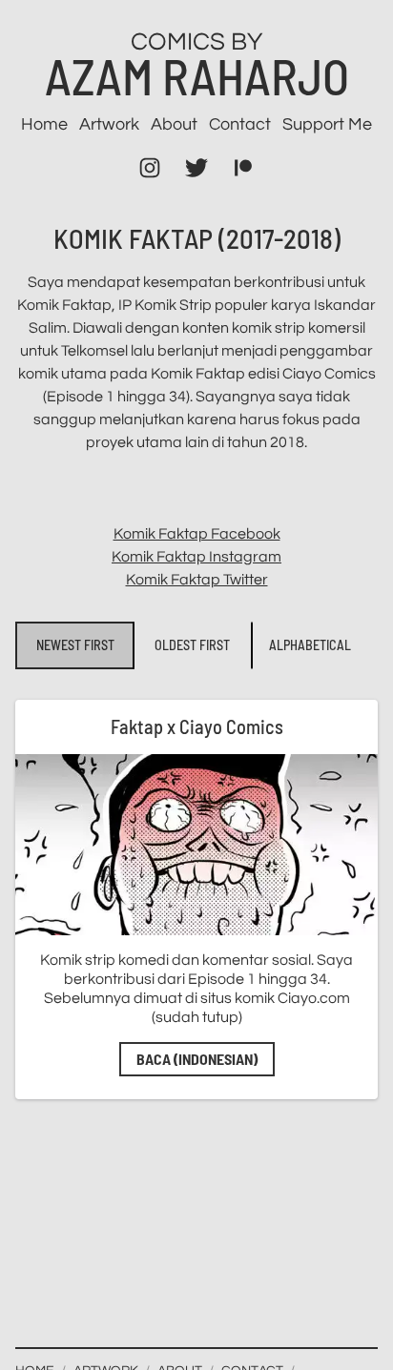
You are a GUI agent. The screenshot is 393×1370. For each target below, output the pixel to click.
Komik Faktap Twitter (197, 579)
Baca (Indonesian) (197, 1059)
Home (44, 124)
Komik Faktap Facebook (197, 534)
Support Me (327, 124)
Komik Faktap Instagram (196, 556)
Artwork (109, 124)
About (174, 124)
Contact (240, 124)
